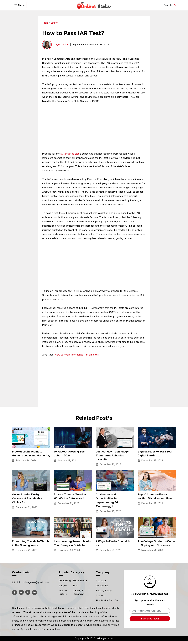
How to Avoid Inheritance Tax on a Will (77, 354)
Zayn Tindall (61, 44)
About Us (101, 580)
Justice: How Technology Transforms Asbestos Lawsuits (112, 455)
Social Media (80, 580)
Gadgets (63, 585)
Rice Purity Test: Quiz (108, 600)
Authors (100, 595)
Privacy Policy (104, 590)
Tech (45, 22)
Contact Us (102, 585)
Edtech (54, 22)
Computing (65, 580)
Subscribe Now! (150, 618)
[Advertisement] (166, 60)
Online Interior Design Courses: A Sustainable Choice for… (27, 498)
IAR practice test (69, 153)
